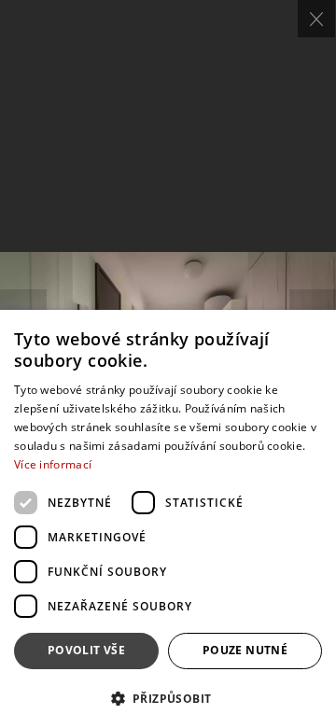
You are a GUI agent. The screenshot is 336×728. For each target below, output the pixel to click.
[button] (168, 698)
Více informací (52, 464)
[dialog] (168, 519)
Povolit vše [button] (86, 650)
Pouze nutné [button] (245, 650)
